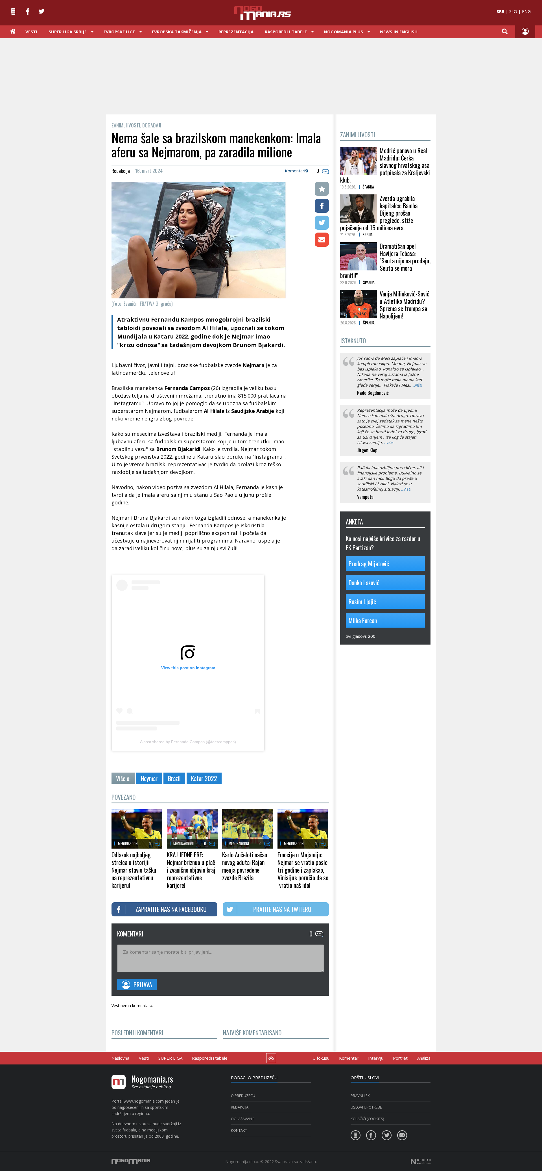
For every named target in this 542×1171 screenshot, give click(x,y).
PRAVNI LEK (360, 1095)
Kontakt (239, 1130)
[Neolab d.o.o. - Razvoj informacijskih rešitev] (420, 1161)
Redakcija (239, 1107)
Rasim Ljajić (362, 601)
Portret (400, 1058)
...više (417, 385)
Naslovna (120, 1058)
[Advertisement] (271, 75)
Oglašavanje (243, 1118)
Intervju (375, 1058)
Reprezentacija (235, 31)
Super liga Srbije (68, 31)
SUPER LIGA (170, 1058)
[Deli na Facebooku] (322, 206)
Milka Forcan (363, 620)
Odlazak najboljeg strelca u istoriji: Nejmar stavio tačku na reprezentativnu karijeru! (134, 870)
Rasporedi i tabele (210, 1058)
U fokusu (320, 1058)
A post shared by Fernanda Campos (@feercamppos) (188, 742)
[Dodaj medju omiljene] (322, 189)
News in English (399, 31)
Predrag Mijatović (369, 563)
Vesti (31, 31)
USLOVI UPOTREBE (366, 1107)
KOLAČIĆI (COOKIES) (367, 1118)
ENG (526, 11)
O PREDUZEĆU (243, 1095)
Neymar (149, 778)
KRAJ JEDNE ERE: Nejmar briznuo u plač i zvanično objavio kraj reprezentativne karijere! (191, 870)
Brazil (174, 778)
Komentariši (296, 171)
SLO (513, 11)
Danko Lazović (364, 582)
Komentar (349, 1058)
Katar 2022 (204, 778)
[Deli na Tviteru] (322, 223)
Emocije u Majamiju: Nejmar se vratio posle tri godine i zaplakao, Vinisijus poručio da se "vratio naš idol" (302, 870)
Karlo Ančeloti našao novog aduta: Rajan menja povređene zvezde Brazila (244, 866)
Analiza (423, 1058)
